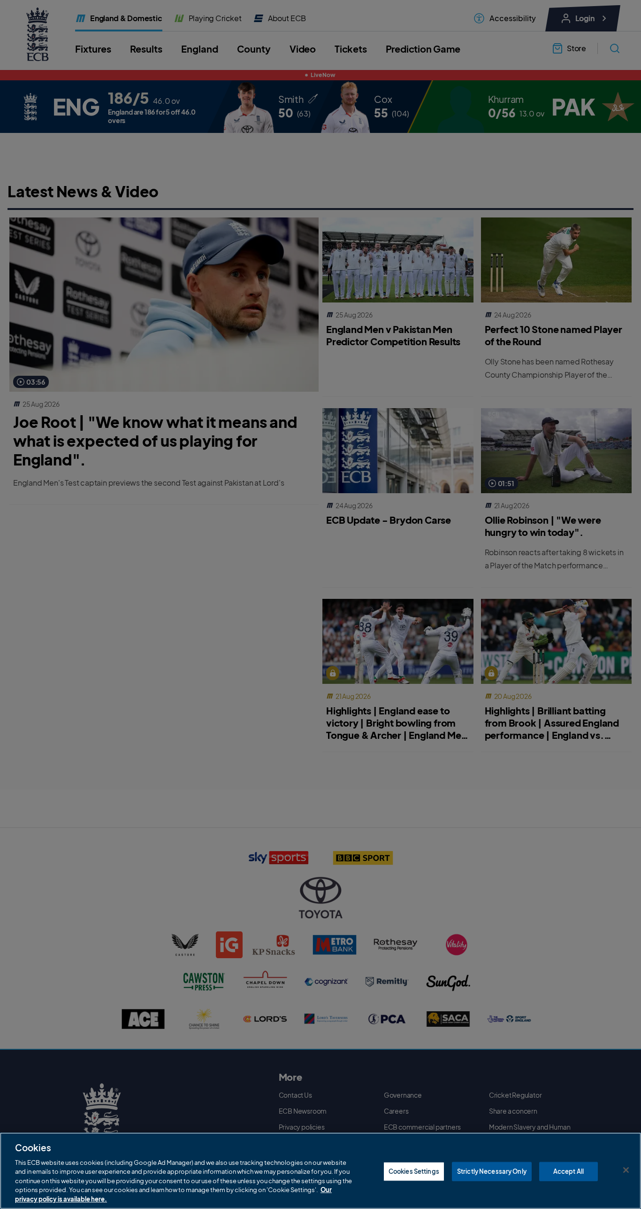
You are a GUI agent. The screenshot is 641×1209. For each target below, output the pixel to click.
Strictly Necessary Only (492, 1171)
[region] (320, 1170)
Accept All (568, 1171)
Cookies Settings (414, 1171)
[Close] (626, 1170)
